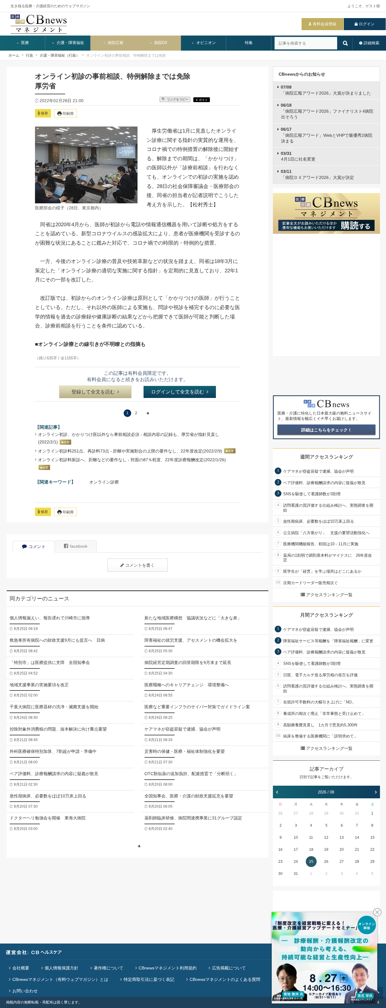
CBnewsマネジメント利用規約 (168, 968)
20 (342, 849)
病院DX (160, 43)
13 (342, 837)
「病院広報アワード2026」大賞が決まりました (326, 90)
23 (280, 861)
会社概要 (20, 968)
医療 (24, 43)
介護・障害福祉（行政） (60, 55)
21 (357, 849)
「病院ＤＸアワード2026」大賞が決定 (317, 174)
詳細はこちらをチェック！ (326, 429)
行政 (29, 55)
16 (280, 849)
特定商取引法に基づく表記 (149, 979)
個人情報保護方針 (61, 968)
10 (296, 837)
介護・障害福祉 (69, 43)
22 (372, 849)
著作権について (108, 968)
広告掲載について (229, 968)
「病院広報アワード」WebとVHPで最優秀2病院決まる (326, 135)
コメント (37, 546)
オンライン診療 (104, 482)
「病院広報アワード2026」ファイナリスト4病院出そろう (327, 111)
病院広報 (114, 43)
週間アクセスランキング (326, 456)
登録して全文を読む (93, 391)
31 (357, 813)
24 (296, 861)
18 (311, 849)
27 (296, 813)
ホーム (13, 55)
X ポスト (202, 100)
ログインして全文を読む (177, 391)
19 (326, 849)
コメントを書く (140, 565)
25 (311, 861)
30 (342, 813)
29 (326, 813)
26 (280, 813)
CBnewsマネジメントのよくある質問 (225, 979)
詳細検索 (371, 43)
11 (311, 837)
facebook (78, 546)
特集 (249, 43)
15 (372, 837)
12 (326, 837)
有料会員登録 (324, 24)
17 (296, 849)
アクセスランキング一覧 (329, 594)
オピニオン (205, 43)
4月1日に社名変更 (298, 156)
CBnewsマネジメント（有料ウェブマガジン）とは (60, 979)
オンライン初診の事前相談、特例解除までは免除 (126, 55)
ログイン (367, 24)
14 (357, 837)
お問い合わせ (25, 990)
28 (311, 813)
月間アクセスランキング (326, 615)
